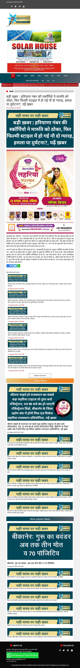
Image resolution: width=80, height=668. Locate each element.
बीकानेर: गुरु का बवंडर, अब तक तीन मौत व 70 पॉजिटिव (30, 563)
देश (53, 81)
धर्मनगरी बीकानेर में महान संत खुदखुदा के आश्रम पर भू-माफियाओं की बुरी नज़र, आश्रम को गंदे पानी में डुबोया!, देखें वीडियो (35, 577)
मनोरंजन (66, 76)
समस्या (58, 76)
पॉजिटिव (32, 76)
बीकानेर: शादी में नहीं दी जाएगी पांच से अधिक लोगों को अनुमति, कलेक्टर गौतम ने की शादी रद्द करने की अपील (32, 600)
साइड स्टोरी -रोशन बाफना (32, 81)
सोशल (39, 76)
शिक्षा (52, 76)
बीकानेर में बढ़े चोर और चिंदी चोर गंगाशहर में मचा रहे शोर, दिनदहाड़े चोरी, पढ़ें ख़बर (26, 625)
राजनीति (46, 76)
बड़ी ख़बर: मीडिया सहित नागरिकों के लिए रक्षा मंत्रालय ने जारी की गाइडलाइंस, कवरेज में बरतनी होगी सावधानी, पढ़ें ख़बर (34, 637)
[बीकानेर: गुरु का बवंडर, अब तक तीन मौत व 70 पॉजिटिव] (40, 541)
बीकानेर (19, 76)
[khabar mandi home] (18, 19)
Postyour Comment (40, 375)
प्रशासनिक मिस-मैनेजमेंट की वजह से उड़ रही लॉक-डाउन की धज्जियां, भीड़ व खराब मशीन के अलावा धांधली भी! (32, 588)
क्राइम (25, 76)
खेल (43, 81)
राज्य (48, 81)
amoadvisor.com (64, 665)
